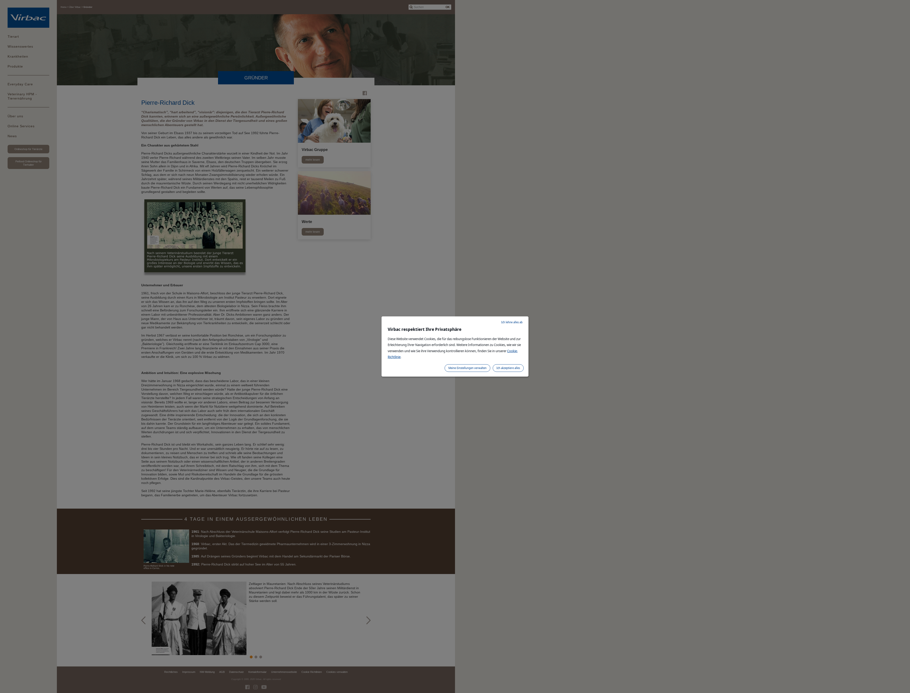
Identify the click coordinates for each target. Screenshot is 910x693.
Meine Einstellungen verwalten (467, 368)
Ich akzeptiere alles (508, 368)
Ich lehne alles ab (512, 322)
